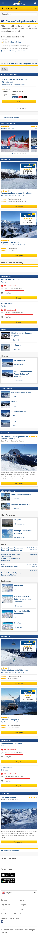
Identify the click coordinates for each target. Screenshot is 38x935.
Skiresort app (6, 869)
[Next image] (35, 140)
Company (23, 905)
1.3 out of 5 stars (15, 42)
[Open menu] (3, 3)
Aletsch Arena (6, 768)
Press (3, 909)
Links (22, 900)
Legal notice (5, 905)
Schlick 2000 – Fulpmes (10, 280)
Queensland (22, 84)
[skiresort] (19, 3)
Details (18, 101)
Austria (3, 282)
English (8, 893)
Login (22, 909)
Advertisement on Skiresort (11, 914)
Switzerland (4, 770)
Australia (16, 84)
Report (18, 298)
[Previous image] (2, 140)
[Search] (35, 3)
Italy (2, 746)
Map (5, 69)
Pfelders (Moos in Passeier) (12, 743)
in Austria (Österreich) (17, 195)
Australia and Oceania (7, 84)
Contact (4, 900)
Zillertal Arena (7, 304)
